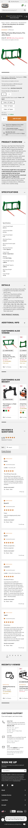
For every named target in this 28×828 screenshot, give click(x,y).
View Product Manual (10, 314)
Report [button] (7, 489)
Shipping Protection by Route (9, 687)
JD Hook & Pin (14, 22)
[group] (14, 438)
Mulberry (22, 129)
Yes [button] (4, 489)
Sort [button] (3, 447)
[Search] (24, 10)
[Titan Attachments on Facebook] (7, 786)
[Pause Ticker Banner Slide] (26, 16)
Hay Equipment (22, 22)
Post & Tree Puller (14, 17)
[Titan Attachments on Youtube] (12, 786)
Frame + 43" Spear (8, 105)
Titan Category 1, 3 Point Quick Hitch (9, 404)
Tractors (8, 22)
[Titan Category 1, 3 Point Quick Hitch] (10, 392)
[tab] (6, 451)
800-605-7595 (10, 725)
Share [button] (11, 489)
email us (15, 747)
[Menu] (24, 5)
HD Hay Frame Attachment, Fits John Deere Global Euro (9, 356)
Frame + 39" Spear (8, 102)
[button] (22, 5)
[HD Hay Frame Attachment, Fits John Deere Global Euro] (10, 343)
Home (3, 22)
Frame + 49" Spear (8, 109)
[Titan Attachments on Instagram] (2, 786)
